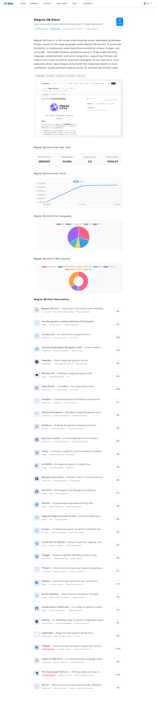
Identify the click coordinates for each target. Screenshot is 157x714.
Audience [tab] (61, 76)
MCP (75, 3)
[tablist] (60, 76)
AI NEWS (33, 3)
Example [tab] (71, 76)
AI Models (87, 3)
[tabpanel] (78, 110)
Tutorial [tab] (80, 76)
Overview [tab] (40, 76)
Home (23, 3)
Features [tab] (50, 76)
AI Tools (46, 3)
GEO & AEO (61, 3)
